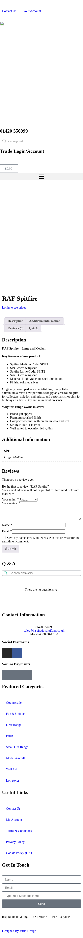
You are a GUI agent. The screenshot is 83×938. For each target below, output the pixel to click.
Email (7, 531)
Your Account (32, 11)
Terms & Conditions (19, 830)
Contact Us (9, 11)
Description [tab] (15, 321)
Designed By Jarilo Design (19, 931)
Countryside (14, 702)
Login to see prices (14, 307)
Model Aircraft (15, 758)
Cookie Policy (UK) (19, 853)
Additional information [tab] (44, 321)
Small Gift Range (17, 747)
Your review (11, 503)
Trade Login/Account (22, 151)
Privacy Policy (15, 842)
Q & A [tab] (33, 328)
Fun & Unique (15, 713)
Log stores (12, 780)
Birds (9, 736)
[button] (41, 176)
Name (7, 525)
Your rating (10, 499)
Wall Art (11, 769)
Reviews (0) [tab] (15, 328)
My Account (14, 819)
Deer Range (13, 725)
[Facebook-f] (17, 653)
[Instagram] (7, 653)
